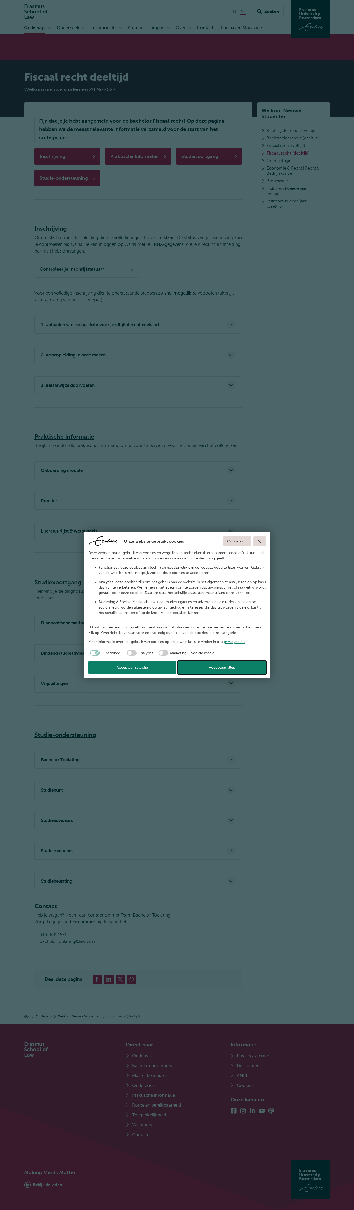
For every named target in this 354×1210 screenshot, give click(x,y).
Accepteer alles (222, 667)
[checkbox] (105, 653)
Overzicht (240, 541)
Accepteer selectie (132, 667)
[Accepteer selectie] (259, 541)
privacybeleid (234, 642)
